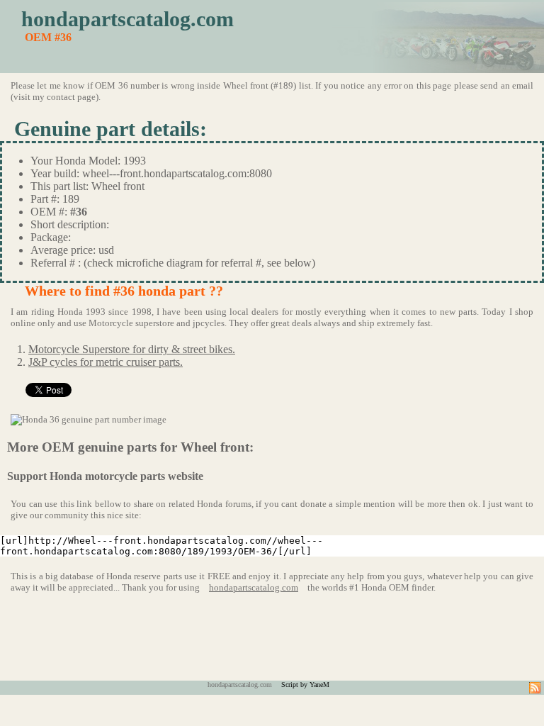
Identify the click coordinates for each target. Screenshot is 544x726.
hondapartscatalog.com (127, 18)
